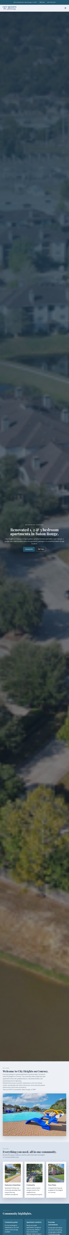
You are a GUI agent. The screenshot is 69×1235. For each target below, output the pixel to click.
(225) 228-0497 (51, 2)
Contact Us (29, 549)
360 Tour (42, 2)
